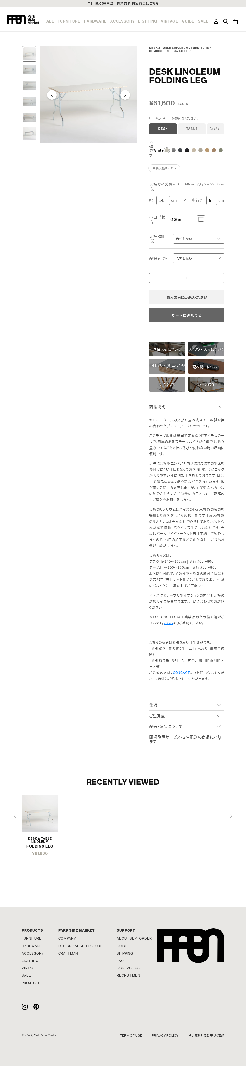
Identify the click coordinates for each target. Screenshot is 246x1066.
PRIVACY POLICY (165, 1035)
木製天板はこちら (164, 168)
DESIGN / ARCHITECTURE (80, 946)
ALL (50, 21)
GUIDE (188, 21)
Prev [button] (52, 95)
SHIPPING (125, 953)
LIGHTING (147, 21)
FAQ (120, 961)
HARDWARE (95, 21)
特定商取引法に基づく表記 (206, 1035)
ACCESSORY (122, 21)
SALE (203, 21)
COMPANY (67, 938)
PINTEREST (36, 1007)
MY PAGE (216, 21)
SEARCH (225, 21)
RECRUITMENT (129, 975)
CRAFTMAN (68, 953)
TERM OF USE (131, 1035)
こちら (168, 622)
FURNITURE (69, 21)
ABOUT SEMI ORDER (134, 938)
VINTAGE (169, 21)
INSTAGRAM (24, 1007)
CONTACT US (128, 968)
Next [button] (125, 95)
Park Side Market (23, 19)
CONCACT (181, 672)
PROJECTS (31, 983)
